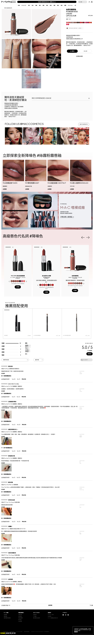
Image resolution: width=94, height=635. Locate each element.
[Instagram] (65, 615)
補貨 (58, 5)
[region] (83, 630)
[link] (5, 189)
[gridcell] (67, 22)
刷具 (51, 5)
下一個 (91, 605)
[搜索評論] (81, 360)
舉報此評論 (24, 379)
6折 (75, 5)
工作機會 (35, 616)
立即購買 (46, 292)
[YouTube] (63, 615)
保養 (54, 5)
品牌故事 (35, 614)
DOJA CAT (24, 5)
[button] (13, 175)
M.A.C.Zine (70, 5)
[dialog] (17, 276)
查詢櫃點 (5, 614)
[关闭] (89, 630)
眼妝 (47, 5)
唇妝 (40, 5)
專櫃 (65, 5)
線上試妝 (85, 51)
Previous (83, 237)
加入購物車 (72, 51)
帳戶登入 (20, 619)
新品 (33, 5)
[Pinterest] (68, 615)
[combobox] (79, 28)
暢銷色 (70, 19)
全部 (67, 19)
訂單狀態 (49, 616)
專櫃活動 (5, 616)
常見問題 (20, 621)
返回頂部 (50, 605)
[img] (18, 260)
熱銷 (36, 5)
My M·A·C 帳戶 (51, 614)
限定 (29, 5)
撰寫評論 (89, 353)
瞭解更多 (76, 631)
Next (88, 237)
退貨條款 (20, 616)
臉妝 (43, 5)
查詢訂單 (20, 614)
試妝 (61, 5)
